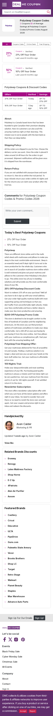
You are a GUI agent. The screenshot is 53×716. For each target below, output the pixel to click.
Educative (13, 526)
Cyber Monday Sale (12, 656)
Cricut (11, 520)
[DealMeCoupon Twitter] (10, 639)
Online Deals (31, 44)
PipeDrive (13, 536)
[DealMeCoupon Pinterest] (22, 639)
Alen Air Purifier (16, 491)
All (7, 44)
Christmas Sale (9, 661)
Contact (6, 683)
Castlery (12, 515)
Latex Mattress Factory (20, 469)
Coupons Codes (18, 44)
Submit (17, 221)
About (5, 678)
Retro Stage (14, 574)
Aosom (11, 496)
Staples (12, 591)
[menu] (5, 4)
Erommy (12, 458)
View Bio (9, 443)
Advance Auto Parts (18, 602)
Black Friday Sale (11, 651)
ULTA (10, 531)
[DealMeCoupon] (11, 628)
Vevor (11, 553)
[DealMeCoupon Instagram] (16, 639)
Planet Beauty (15, 585)
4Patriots (12, 485)
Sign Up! (39, 617)
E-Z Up (11, 480)
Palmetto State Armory (19, 547)
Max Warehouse (16, 596)
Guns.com (13, 542)
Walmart (12, 580)
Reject (32, 711)
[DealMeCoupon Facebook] (5, 639)
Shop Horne (14, 474)
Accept (23, 711)
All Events (7, 666)
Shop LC (12, 564)
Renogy (12, 464)
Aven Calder (23, 424)
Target (11, 569)
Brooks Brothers (16, 558)
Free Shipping (44, 44)
